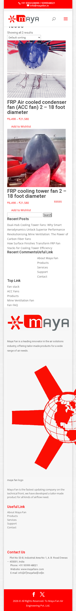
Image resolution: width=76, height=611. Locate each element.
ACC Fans (13, 291)
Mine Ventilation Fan (20, 300)
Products (43, 263)
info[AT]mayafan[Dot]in (31, 572)
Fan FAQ (12, 305)
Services (42, 267)
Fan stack (13, 286)
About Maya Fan (47, 258)
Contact (42, 276)
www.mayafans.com (32, 569)
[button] (19, 126)
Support (42, 272)
